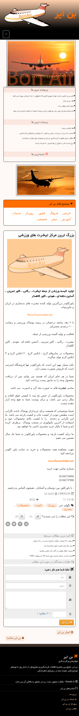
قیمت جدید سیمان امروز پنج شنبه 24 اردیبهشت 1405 (51, 556)
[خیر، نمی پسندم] (22, 516)
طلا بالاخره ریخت (68, 128)
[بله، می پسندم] (38, 516)
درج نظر (65, 622)
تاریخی (66, 213)
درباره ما (73, 694)
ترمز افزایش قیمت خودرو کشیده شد (58, 546)
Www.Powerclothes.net (39, 314)
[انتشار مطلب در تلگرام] (26, 523)
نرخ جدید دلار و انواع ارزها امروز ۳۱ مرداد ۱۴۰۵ (54, 143)
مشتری (68, 509)
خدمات (16, 213)
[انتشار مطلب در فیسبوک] (20, 523)
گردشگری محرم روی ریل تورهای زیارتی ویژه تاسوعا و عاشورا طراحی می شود (43, 111)
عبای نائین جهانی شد (66, 106)
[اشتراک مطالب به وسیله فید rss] (8, 523)
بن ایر (65, 13)
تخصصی (42, 219)
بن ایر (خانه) (14, 638)
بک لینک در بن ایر (69, 699)
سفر (54, 219)
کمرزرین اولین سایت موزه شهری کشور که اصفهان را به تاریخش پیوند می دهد (43, 96)
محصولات (23, 505)
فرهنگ (54, 213)
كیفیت (38, 505)
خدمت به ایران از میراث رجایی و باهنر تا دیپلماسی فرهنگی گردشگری (47, 133)
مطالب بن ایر (71, 709)
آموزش (66, 219)
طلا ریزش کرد (68, 101)
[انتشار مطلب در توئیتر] (14, 523)
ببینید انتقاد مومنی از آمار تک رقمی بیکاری (56, 551)
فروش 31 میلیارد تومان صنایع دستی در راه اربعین (53, 541)
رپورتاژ (29, 213)
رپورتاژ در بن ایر (70, 704)
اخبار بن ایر (64, 632)
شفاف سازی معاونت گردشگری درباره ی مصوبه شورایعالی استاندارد (48, 138)
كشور (41, 213)
